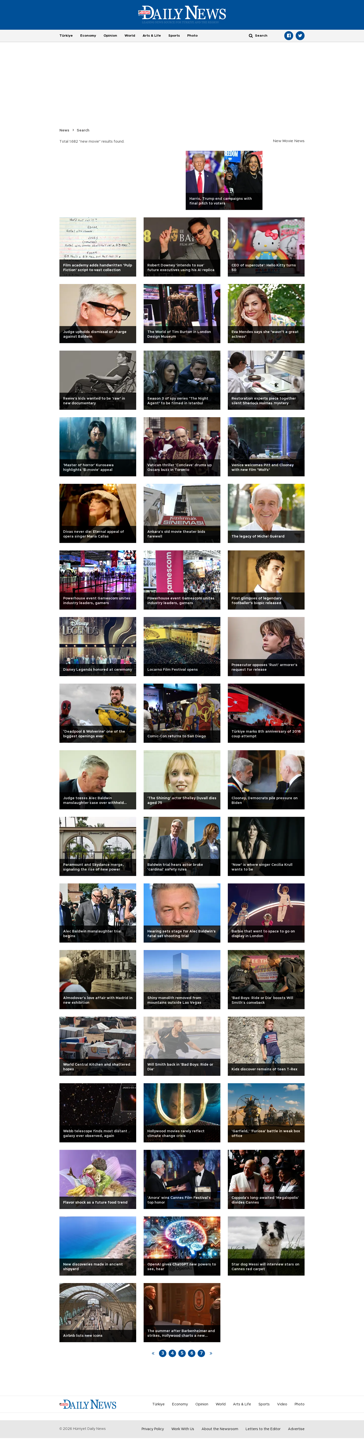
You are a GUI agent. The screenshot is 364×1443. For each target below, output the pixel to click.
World (130, 35)
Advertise (296, 1429)
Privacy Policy (153, 1429)
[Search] (251, 35)
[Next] (211, 1353)
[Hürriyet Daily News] (182, 14)
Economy (88, 35)
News (64, 130)
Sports (174, 35)
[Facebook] (288, 35)
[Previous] (153, 1353)
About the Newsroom (220, 1429)
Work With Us (182, 1429)
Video (282, 1404)
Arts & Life (152, 35)
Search (83, 130)
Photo (192, 35)
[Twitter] (300, 35)
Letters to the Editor (263, 1429)
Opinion (110, 35)
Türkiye (66, 35)
